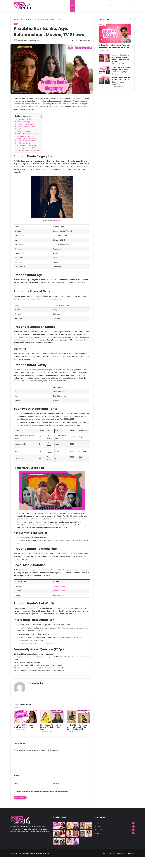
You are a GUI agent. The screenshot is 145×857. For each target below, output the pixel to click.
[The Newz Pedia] (26, 5)
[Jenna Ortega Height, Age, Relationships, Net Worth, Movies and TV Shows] (59, 841)
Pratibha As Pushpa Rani (26, 136)
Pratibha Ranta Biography (25, 119)
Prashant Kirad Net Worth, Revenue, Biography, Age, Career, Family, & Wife (77, 727)
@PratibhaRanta (59, 591)
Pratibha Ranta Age (23, 122)
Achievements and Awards (27, 138)
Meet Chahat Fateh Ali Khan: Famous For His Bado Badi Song (51, 727)
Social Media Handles (24, 143)
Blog (78, 6)
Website (56, 783)
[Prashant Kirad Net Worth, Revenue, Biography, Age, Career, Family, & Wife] (78, 716)
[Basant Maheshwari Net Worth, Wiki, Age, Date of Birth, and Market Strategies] (104, 80)
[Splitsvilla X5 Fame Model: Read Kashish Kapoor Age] (25, 716)
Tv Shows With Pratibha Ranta (26, 134)
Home (66, 6)
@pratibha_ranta (59, 586)
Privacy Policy (129, 853)
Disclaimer (120, 853)
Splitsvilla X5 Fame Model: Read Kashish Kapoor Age (24, 726)
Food (98, 833)
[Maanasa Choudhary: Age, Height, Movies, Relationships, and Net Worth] (104, 58)
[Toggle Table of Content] (38, 116)
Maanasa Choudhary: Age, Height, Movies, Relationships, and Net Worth (121, 58)
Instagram (56, 220)
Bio (72, 6)
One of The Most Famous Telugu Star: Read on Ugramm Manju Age (121, 69)
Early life (19, 129)
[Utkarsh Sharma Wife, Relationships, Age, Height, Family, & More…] (72, 833)
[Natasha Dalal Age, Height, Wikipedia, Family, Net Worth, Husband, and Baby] (59, 833)
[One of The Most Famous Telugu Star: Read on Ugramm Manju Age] (104, 70)
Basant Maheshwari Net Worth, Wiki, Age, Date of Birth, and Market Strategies (121, 80)
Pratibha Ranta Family (24, 131)
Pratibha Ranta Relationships (26, 140)
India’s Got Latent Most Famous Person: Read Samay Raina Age (114, 46)
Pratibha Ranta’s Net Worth (26, 145)
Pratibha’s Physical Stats (25, 124)
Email (16, 783)
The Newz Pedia (22, 40)
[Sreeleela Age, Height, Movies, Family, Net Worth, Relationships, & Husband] (72, 841)
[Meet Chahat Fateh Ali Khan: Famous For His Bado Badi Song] (52, 716)
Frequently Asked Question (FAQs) (29, 150)
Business (100, 830)
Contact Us (112, 853)
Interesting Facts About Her (26, 148)
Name (16, 775)
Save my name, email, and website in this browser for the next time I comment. (42, 791)
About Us (105, 853)
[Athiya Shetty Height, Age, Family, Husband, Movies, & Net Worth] (86, 833)
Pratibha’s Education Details (26, 126)
